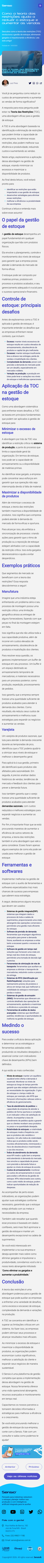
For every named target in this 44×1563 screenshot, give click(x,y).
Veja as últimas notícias (22, 1476)
